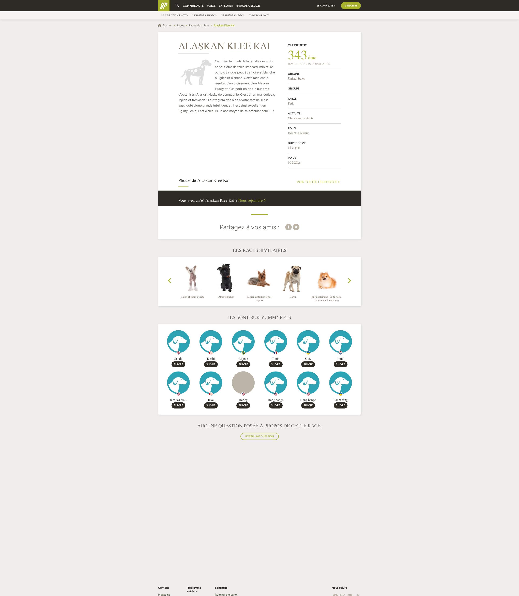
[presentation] (169, 281)
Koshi (211, 358)
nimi (340, 358)
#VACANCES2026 (248, 6)
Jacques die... (178, 400)
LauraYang (340, 400)
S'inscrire (350, 5)
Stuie (308, 358)
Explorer (226, 6)
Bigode (243, 358)
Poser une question (259, 436)
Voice (211, 6)
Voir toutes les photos (317, 182)
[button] (288, 227)
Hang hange (275, 400)
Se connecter (326, 5)
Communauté (193, 6)
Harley (243, 400)
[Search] (177, 5)
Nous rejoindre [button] (250, 200)
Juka (211, 400)
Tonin (275, 358)
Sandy (178, 358)
